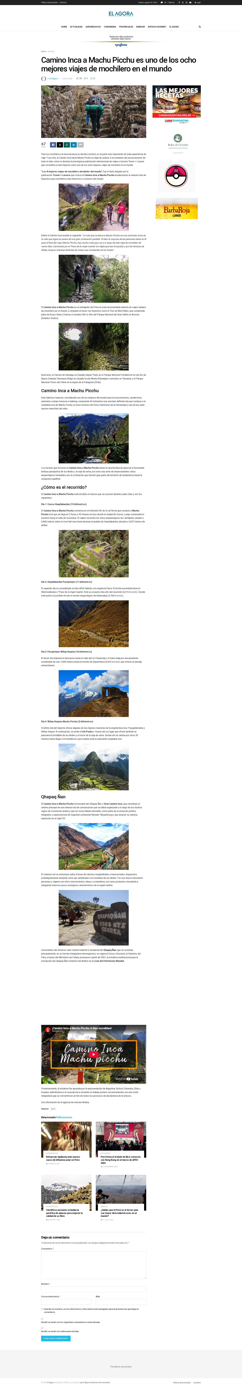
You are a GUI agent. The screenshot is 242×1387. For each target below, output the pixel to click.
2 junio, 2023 (67, 79)
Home (64, 27)
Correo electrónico (51, 1296)
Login (198, 3)
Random (140, 27)
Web (98, 1296)
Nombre (46, 1284)
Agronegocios (93, 27)
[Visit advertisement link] (121, 43)
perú (53, 1109)
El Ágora (54, 79)
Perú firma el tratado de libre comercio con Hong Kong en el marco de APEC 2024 (121, 1160)
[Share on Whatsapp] (67, 144)
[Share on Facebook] (53, 144)
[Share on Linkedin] (74, 144)
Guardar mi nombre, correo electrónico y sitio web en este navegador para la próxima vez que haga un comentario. (91, 1310)
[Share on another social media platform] (80, 144)
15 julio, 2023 (107, 1220)
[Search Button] (200, 26)
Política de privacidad (49, 3)
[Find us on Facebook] (179, 2)
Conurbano (110, 27)
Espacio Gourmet (157, 27)
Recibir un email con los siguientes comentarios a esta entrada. (70, 1322)
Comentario (47, 1248)
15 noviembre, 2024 (109, 1167)
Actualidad (76, 27)
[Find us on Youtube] (190, 2)
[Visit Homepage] (121, 14)
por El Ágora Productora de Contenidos (95, 1382)
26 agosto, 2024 (53, 1220)
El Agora (174, 27)
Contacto (63, 3)
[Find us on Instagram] (186, 2)
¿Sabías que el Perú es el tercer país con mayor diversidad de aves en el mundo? (119, 1213)
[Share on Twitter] (60, 144)
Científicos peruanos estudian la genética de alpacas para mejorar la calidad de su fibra (64, 1213)
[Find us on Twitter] (183, 2)
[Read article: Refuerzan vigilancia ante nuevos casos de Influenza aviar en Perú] (66, 1140)
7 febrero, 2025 (53, 1164)
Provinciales (126, 27)
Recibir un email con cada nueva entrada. (60, 1331)
